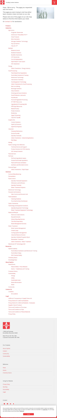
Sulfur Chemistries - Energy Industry (20, 68)
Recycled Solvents (15, 217)
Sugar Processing (15, 115)
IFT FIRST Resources (16, 102)
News (4, 367)
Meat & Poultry (15, 108)
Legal (7, 296)
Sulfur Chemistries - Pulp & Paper (20, 169)
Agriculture (11, 30)
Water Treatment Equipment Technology (22, 210)
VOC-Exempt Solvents (16, 151)
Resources (8, 246)
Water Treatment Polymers (18, 187)
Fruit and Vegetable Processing (19, 99)
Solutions (8, 172)
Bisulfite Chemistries (16, 55)
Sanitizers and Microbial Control (19, 165)
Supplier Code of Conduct (15, 305)
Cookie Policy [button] (45, 409)
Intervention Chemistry (17, 79)
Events (4, 370)
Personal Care (12, 153)
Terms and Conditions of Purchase (17, 307)
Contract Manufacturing (14, 174)
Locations (10, 291)
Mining (10, 142)
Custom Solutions (15, 122)
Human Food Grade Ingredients (19, 160)
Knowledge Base (12, 260)
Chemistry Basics (12, 257)
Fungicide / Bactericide (17, 32)
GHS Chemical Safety (16, 255)
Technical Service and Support (19, 147)
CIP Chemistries (15, 57)
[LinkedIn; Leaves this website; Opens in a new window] (4, 403)
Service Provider (15, 133)
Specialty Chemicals (16, 135)
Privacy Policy (11, 314)
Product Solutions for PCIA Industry (20, 149)
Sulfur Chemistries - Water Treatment (21, 241)
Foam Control (12, 178)
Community (11, 287)
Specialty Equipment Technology (19, 208)
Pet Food (10, 156)
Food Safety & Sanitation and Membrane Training (24, 251)
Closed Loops (14, 230)
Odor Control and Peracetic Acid (19, 194)
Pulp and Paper (12, 167)
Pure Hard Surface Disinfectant (19, 201)
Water (12, 284)
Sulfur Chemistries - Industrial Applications (22, 138)
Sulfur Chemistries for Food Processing (21, 84)
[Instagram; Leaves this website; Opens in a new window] (10, 403)
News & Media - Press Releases (19, 266)
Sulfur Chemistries (13, 203)
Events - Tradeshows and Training (20, 269)
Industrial (10, 129)
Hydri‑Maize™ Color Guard (18, 61)
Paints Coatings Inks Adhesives (16, 144)
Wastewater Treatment (17, 239)
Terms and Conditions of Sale (16, 309)
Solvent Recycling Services (18, 219)
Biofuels (10, 48)
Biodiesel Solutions (16, 52)
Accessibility (6, 389)
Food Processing (12, 71)
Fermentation (12, 176)
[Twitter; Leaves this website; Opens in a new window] (13, 403)
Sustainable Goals (16, 280)
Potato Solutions (15, 111)
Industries (8, 28)
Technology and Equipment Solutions (18, 205)
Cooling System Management (19, 232)
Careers (5, 351)
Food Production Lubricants (18, 95)
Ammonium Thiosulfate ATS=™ (19, 34)
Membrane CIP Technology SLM (16, 244)
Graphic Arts (11, 120)
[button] (54, 2)
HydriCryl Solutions (16, 124)
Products (8, 26)
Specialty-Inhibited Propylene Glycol (20, 237)
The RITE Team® (15, 117)
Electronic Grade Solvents (17, 215)
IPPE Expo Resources (16, 106)
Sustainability (11, 273)
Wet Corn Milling (15, 86)
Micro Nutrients (15, 39)
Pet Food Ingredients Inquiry (18, 158)
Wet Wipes (14, 140)
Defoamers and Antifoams (18, 183)
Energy (10, 66)
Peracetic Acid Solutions (14, 192)
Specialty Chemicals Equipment (19, 181)
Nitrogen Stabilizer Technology (19, 41)
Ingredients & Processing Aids (19, 104)
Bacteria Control (15, 50)
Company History (12, 271)
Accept (28, 414)
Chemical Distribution (16, 131)
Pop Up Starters (15, 43)
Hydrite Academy (12, 248)
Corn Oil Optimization (16, 59)
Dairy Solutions (15, 91)
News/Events (11, 264)
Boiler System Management (18, 228)
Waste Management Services (18, 223)
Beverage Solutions (16, 88)
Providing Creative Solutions (12, 2)
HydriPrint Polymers (16, 126)
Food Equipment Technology (18, 82)
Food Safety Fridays (16, 253)
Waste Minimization (16, 282)
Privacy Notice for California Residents (18, 300)
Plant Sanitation (12, 196)
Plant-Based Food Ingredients (19, 73)
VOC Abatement (15, 64)
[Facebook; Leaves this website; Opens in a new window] (7, 403)
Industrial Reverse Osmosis (18, 235)
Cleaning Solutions (16, 199)
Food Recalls (14, 97)
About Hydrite (10, 262)
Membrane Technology (17, 77)
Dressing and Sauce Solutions (19, 93)
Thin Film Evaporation (17, 221)
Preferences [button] (22, 411)
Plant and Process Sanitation (18, 162)
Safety (12, 278)
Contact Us (8, 21)
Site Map (5, 387)
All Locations (14, 294)
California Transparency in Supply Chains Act (20, 298)
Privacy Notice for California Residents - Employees (21, 303)
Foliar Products (15, 37)
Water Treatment (13, 226)
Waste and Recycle (13, 212)
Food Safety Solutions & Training (19, 75)
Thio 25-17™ (14, 46)
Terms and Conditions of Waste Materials (19, 312)
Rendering (14, 113)
